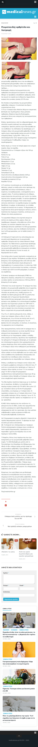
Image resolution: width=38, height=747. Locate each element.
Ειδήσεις (4, 23)
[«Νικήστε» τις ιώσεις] (10, 543)
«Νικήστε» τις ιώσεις (8, 552)
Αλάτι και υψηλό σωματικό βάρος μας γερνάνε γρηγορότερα (26, 554)
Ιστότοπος (6, 592)
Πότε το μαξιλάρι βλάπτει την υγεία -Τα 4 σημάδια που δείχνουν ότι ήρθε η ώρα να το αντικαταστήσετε (19, 718)
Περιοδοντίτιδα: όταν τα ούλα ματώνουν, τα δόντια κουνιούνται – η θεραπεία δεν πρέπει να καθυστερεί (19, 634)
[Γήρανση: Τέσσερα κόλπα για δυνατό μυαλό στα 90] (19, 677)
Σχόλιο (6, 573)
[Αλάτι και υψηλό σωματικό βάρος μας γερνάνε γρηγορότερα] (28, 543)
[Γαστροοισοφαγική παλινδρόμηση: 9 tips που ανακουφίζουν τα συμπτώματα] (19, 649)
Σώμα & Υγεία (24, 630)
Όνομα (6, 585)
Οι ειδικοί (14, 630)
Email (22, 585)
